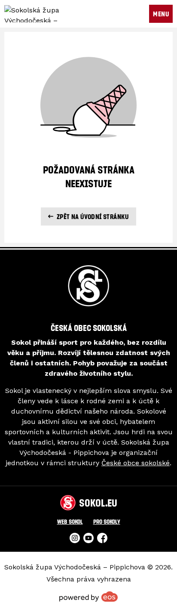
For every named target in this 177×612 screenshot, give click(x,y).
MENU (161, 13)
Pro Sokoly (106, 521)
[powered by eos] (88, 596)
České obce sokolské (135, 463)
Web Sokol (70, 521)
